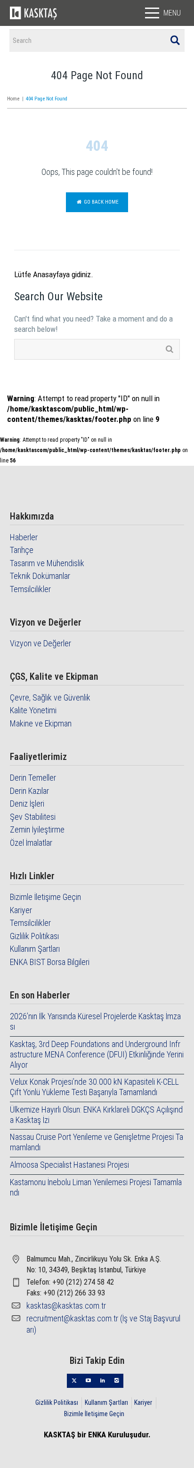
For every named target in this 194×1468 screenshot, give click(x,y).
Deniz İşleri (27, 803)
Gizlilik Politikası (34, 936)
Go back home (100, 202)
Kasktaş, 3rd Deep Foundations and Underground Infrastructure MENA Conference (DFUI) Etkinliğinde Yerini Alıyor (97, 1054)
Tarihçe (21, 550)
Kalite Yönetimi (33, 710)
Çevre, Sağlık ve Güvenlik (50, 697)
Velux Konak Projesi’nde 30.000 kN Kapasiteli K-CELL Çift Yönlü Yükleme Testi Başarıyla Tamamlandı (94, 1087)
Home (13, 99)
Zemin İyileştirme (37, 829)
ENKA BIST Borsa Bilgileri (49, 962)
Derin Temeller (33, 778)
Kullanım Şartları (35, 949)
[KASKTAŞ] (33, 12)
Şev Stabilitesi (33, 817)
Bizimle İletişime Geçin (45, 897)
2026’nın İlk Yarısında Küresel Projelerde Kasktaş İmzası (95, 1021)
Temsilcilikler (30, 589)
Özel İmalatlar (31, 843)
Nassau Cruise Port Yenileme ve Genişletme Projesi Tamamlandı (96, 1142)
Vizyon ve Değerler (40, 643)
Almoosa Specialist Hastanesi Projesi (69, 1165)
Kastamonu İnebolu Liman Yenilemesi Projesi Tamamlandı (96, 1187)
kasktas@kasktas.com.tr (66, 1306)
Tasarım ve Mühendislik (47, 563)
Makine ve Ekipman (41, 723)
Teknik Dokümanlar (40, 576)
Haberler (24, 537)
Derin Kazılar (29, 791)
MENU (172, 12)
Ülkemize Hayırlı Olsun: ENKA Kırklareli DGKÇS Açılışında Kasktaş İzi (96, 1115)
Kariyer (21, 910)
